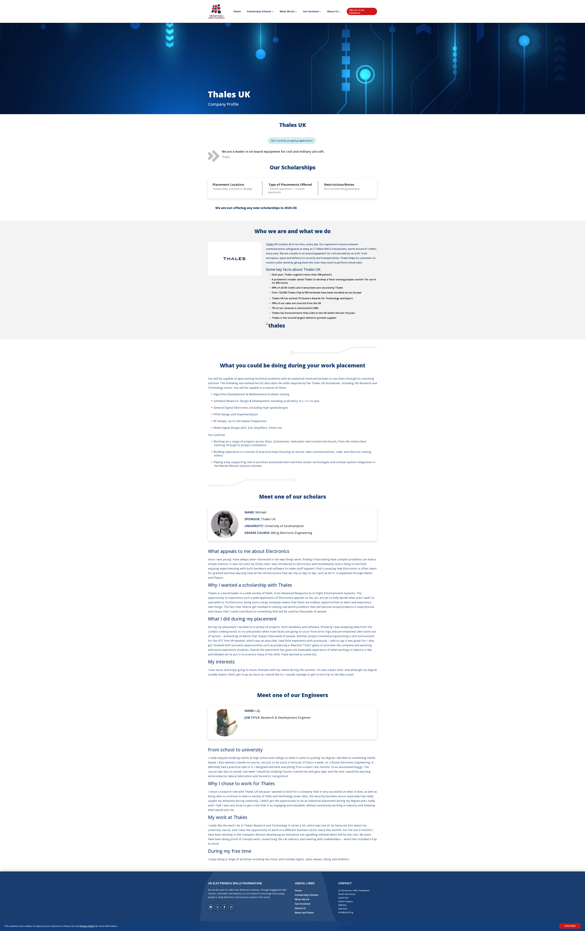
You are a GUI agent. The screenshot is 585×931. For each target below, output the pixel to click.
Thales (270, 244)
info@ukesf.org (345, 912)
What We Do (287, 11)
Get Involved (311, 11)
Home (237, 11)
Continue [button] (570, 925)
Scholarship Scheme (259, 11)
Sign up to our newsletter (356, 11)
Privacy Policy (87, 925)
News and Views (304, 912)
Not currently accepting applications (292, 140)
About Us (332, 11)
